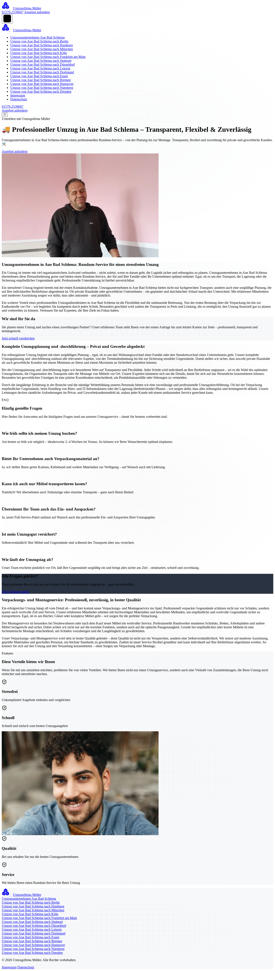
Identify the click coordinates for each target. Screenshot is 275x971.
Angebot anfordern (37, 12)
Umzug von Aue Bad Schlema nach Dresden (40, 91)
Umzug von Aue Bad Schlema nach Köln (38, 53)
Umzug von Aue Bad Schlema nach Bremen (40, 80)
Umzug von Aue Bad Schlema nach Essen (39, 76)
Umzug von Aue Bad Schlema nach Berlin (39, 41)
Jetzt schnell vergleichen (18, 338)
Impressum (17, 95)
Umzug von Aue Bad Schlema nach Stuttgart (40, 60)
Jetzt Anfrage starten (15, 592)
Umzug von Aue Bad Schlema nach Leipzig (40, 68)
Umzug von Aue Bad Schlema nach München (41, 49)
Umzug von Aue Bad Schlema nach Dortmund (42, 72)
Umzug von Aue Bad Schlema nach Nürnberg (41, 87)
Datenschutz (18, 99)
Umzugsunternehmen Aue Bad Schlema (37, 37)
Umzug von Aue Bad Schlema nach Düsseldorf (42, 64)
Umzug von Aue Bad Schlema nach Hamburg (41, 45)
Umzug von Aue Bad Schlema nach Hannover (41, 84)
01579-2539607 (12, 12)
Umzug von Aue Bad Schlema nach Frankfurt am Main (48, 57)
